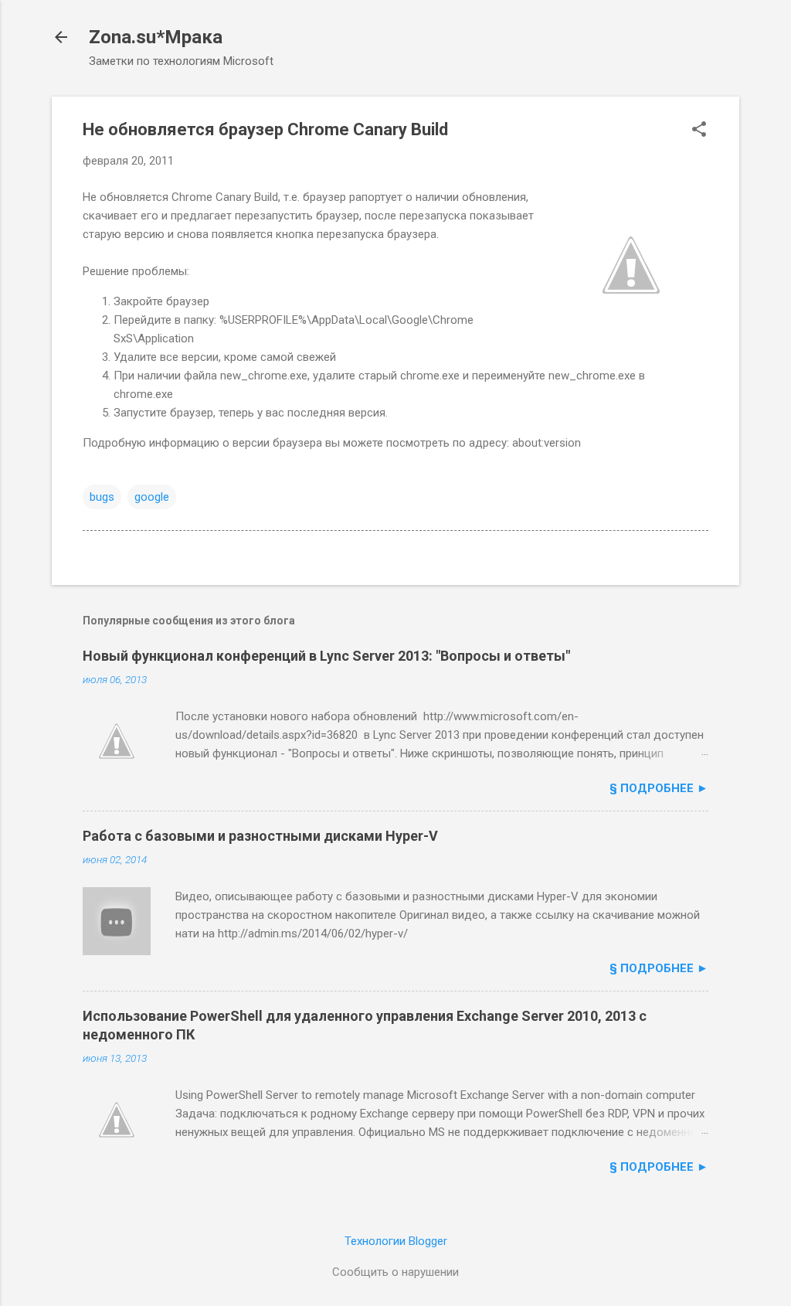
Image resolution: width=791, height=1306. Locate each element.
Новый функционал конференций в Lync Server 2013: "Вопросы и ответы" (326, 656)
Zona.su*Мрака (155, 37)
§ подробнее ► (658, 788)
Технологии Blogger (396, 1241)
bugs (102, 497)
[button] (699, 130)
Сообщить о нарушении (395, 1272)
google (151, 497)
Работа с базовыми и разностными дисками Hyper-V (260, 836)
